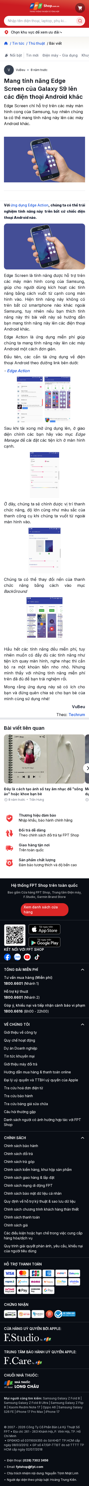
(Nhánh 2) (22, 997)
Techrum (76, 714)
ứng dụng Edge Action (29, 205)
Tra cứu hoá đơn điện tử (23, 1088)
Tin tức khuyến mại (19, 1056)
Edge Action (18, 370)
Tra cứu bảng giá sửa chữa (26, 1104)
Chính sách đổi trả (18, 1154)
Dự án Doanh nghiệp (20, 1048)
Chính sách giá (16, 1225)
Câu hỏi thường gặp (20, 1112)
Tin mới (32, 55)
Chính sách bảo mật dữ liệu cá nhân (33, 1193)
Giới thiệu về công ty (20, 1032)
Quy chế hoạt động (19, 1040)
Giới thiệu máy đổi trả (20, 1064)
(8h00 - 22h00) (26, 1011)
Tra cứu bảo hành (18, 1096)
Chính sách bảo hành (21, 1146)
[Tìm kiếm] (80, 21)
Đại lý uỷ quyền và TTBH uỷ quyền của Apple (41, 1080)
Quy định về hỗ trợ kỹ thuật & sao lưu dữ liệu (39, 1201)
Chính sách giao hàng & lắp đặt (29, 1177)
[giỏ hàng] (80, 8)
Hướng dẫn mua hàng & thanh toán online (37, 1072)
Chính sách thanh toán (22, 1217)
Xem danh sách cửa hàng (41, 909)
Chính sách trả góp (19, 1161)
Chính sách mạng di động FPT (28, 1185)
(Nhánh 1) (21, 983)
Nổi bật (16, 55)
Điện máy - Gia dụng (60, 55)
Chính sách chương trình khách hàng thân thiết (41, 1209)
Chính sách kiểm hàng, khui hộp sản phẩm (38, 1169)
